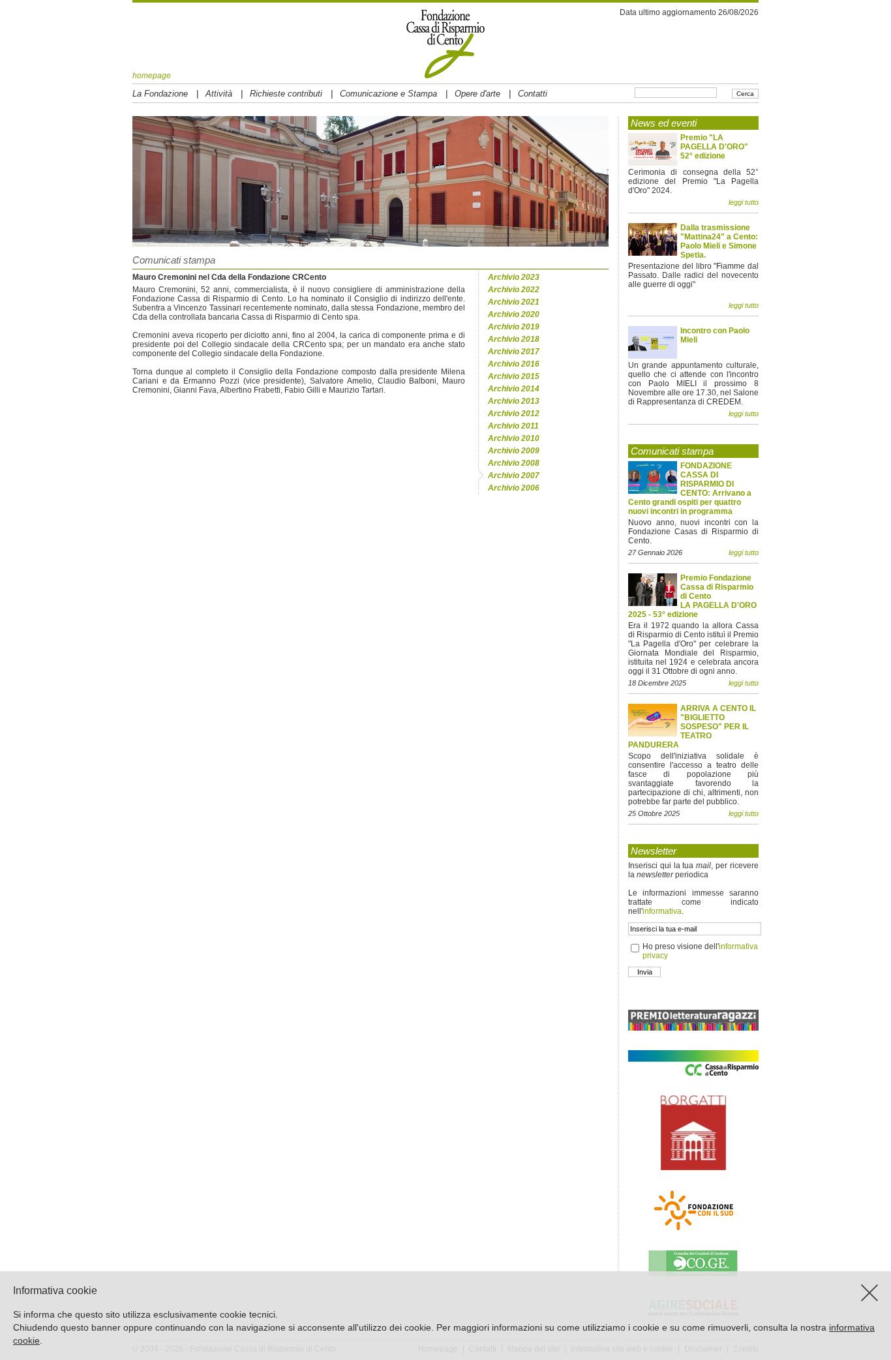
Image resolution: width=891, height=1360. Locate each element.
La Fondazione (160, 93)
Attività (218, 93)
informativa (662, 911)
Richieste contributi (286, 93)
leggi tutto (744, 202)
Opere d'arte (477, 93)
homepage (151, 75)
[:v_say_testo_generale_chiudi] (869, 1292)
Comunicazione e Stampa (388, 93)
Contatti (532, 93)
